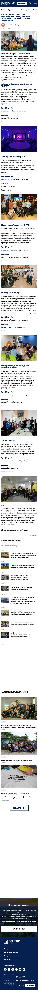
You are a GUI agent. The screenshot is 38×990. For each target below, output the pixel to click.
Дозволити (30, 985)
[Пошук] (29, 3)
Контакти (7, 959)
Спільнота (22, 3)
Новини (3, 10)
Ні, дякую (21, 985)
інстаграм (9, 122)
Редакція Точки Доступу (13, 25)
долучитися (19, 929)
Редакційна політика (11, 952)
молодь (34, 535)
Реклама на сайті (9, 949)
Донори (6, 956)
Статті (35, 10)
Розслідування (26, 10)
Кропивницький (13, 10)
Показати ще (19, 808)
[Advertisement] (19, 668)
